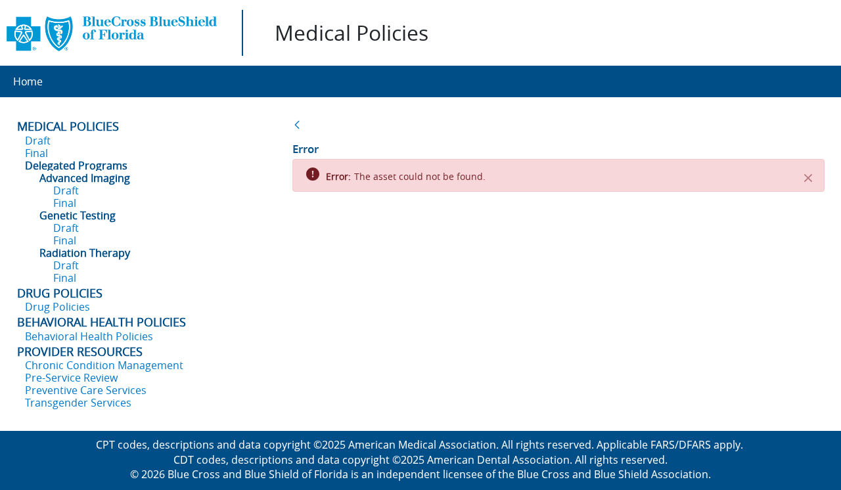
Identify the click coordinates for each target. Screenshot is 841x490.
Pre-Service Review (71, 377)
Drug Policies (57, 306)
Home (28, 81)
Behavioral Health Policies (89, 336)
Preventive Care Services (86, 390)
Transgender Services (78, 402)
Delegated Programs (76, 165)
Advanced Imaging (84, 178)
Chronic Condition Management (104, 365)
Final (36, 153)
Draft (38, 140)
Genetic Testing (77, 215)
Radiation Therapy (84, 253)
